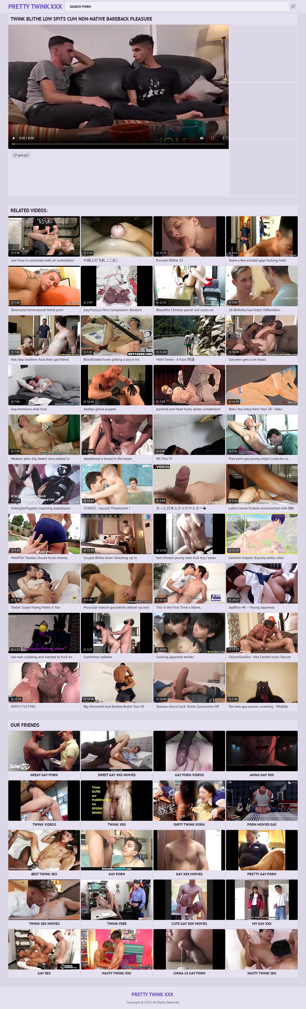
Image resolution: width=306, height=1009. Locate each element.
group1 (23, 155)
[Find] (293, 6)
